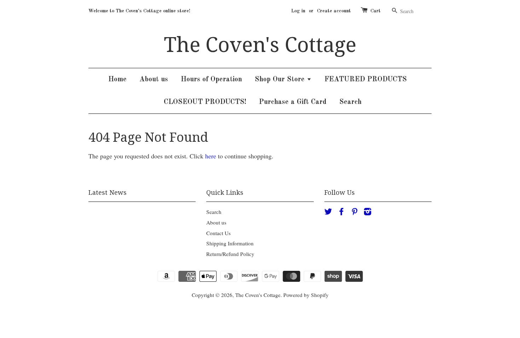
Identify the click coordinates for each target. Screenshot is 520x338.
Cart (375, 10)
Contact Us (218, 233)
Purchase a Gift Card (293, 102)
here (210, 156)
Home (117, 79)
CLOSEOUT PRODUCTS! (205, 102)
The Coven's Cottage (260, 45)
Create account (334, 10)
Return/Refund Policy (230, 253)
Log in (298, 10)
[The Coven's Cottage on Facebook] (341, 212)
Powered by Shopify (306, 294)
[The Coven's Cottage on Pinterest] (354, 212)
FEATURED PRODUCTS (365, 79)
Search (350, 102)
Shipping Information (230, 243)
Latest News (107, 192)
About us (153, 79)
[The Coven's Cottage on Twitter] (328, 212)
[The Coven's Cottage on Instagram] (367, 212)
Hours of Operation (211, 79)
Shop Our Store (281, 79)
